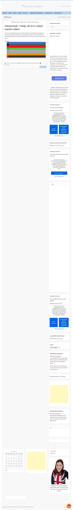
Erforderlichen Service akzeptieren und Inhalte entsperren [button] (63, 129)
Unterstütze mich (49, 13)
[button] (8, 43)
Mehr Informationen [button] (59, 135)
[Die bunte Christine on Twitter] (64, 6)
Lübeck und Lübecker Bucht (30, 63)
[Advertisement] (59, 394)
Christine (7, 63)
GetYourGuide (59, 110)
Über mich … (26, 13)
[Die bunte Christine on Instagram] (68, 6)
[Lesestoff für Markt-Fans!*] (56, 338)
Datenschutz (53, 451)
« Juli (6, 470)
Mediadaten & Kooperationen (36, 13)
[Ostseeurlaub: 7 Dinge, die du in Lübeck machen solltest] (25, 22)
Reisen (10, 13)
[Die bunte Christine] (59, 44)
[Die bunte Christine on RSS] (70, 6)
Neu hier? (5, 13)
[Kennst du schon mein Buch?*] (57, 145)
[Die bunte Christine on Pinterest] (66, 6)
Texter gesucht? (57, 13)
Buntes (19, 13)
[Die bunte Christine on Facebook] (62, 6)
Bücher (15, 13)
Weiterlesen (43, 66)
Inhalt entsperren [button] (53, 129)
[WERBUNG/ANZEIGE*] (55, 356)
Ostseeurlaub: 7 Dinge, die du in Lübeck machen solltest (24, 27)
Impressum (53, 453)
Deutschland (21, 63)
